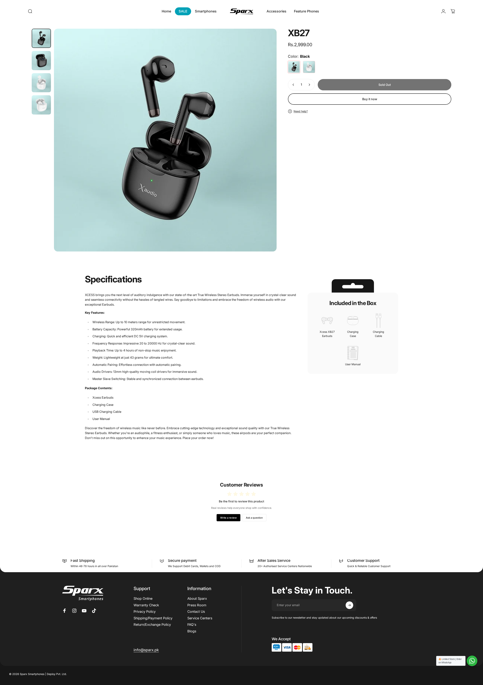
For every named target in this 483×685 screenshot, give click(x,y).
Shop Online (143, 598)
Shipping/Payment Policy (153, 618)
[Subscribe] (349, 605)
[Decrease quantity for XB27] (292, 84)
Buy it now (369, 99)
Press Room (196, 605)
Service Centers (199, 618)
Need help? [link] (301, 111)
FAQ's (191, 625)
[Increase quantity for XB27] (310, 84)
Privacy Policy (145, 612)
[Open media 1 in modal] (165, 140)
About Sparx (197, 598)
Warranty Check (146, 605)
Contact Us (196, 612)
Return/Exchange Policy (152, 625)
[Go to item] (41, 38)
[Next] (266, 140)
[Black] (294, 67)
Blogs (191, 631)
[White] (309, 67)
